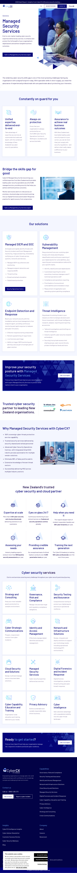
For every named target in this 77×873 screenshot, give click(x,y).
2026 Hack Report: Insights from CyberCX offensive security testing (37, 2)
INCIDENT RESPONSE (51, 6)
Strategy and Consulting (47, 811)
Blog (4, 845)
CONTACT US (62, 6)
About (42, 829)
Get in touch (8, 796)
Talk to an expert (65, 375)
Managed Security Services (48, 792)
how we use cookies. (21, 867)
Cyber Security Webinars (11, 841)
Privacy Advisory (45, 804)
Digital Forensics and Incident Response (53, 796)
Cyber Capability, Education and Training (53, 800)
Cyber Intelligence (46, 808)
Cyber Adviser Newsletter (11, 833)
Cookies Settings (42, 864)
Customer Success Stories (11, 837)
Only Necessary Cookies (42, 859)
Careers (42, 833)
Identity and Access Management (50, 780)
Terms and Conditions (56, 860)
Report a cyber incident (23, 796)
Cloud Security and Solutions (49, 788)
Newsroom (43, 837)
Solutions (6, 16)
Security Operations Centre (15, 289)
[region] (25, 860)
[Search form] (41, 6)
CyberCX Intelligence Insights (12, 829)
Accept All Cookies (42, 855)
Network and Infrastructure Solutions (52, 784)
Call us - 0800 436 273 (10, 792)
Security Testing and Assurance (50, 776)
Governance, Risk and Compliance (51, 772)
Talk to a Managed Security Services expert (17, 55)
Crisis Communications (47, 815)
